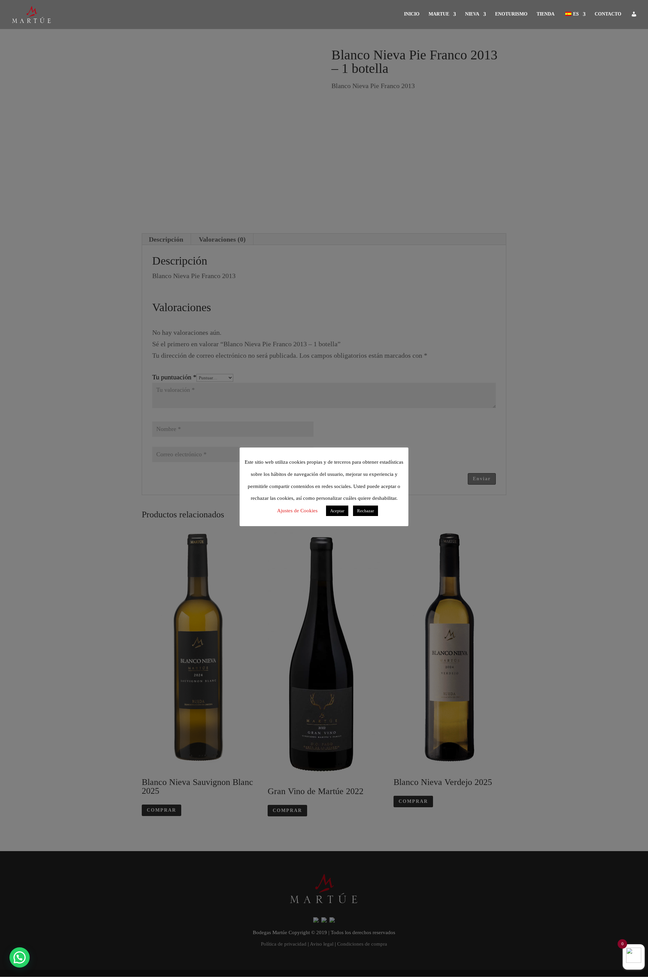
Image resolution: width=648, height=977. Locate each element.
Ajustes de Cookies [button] (297, 510)
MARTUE (439, 14)
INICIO (412, 14)
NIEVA (472, 14)
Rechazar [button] (365, 510)
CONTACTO (608, 14)
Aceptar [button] (337, 510)
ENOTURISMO (511, 14)
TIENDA (546, 14)
